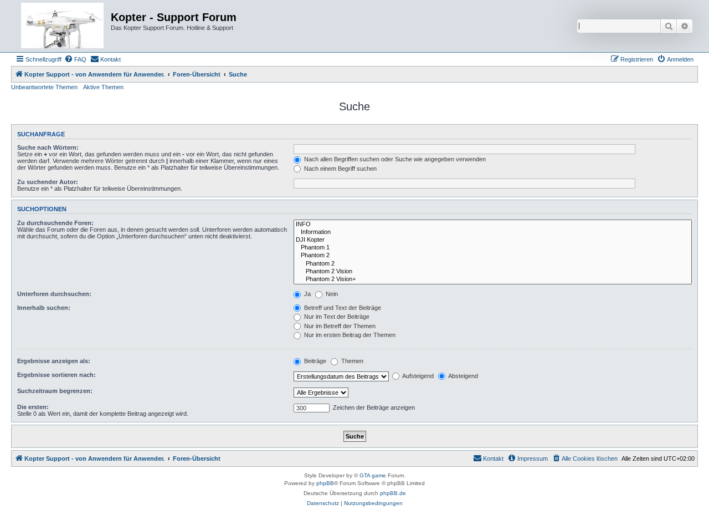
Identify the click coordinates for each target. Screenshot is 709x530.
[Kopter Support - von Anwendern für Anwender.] (62, 26)
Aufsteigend (417, 376)
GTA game (372, 475)
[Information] (493, 232)
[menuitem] (75, 59)
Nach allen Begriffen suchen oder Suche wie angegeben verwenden (394, 159)
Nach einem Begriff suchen (339, 168)
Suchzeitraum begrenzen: (55, 391)
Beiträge (314, 361)
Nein (331, 294)
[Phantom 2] (493, 255)
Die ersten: (33, 407)
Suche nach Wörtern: (48, 147)
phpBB (325, 483)
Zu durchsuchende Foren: (55, 223)
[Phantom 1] (493, 248)
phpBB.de (393, 493)
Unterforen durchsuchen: (54, 294)
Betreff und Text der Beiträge (341, 307)
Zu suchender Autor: (47, 182)
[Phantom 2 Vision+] (493, 279)
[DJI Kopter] (493, 240)
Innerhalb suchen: (43, 307)
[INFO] (493, 224)
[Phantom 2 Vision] (493, 272)
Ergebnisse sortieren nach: (56, 374)
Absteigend (462, 376)
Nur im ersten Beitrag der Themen (348, 335)
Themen (351, 361)
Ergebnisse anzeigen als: (53, 361)
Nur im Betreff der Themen (339, 326)
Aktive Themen (103, 87)
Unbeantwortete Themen (44, 87)
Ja (306, 294)
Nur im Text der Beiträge (335, 316)
